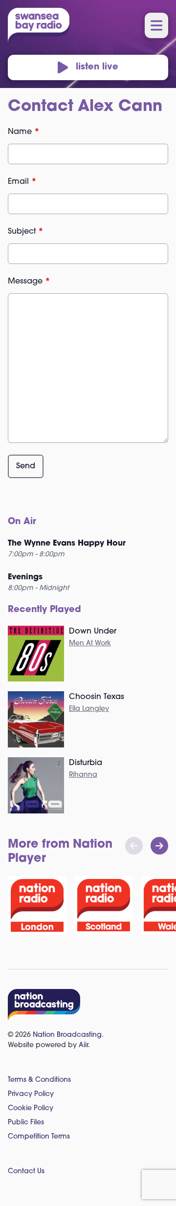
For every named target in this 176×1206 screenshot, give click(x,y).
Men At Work (90, 643)
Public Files (26, 1122)
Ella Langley (89, 709)
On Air (22, 522)
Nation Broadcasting (67, 1035)
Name (24, 132)
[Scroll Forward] (159, 846)
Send (25, 466)
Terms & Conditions (39, 1080)
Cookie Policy (30, 1108)
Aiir (83, 1045)
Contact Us (26, 1171)
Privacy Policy (31, 1094)
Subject (26, 232)
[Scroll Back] (134, 846)
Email (22, 182)
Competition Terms (39, 1136)
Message (29, 281)
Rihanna (83, 775)
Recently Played (44, 610)
